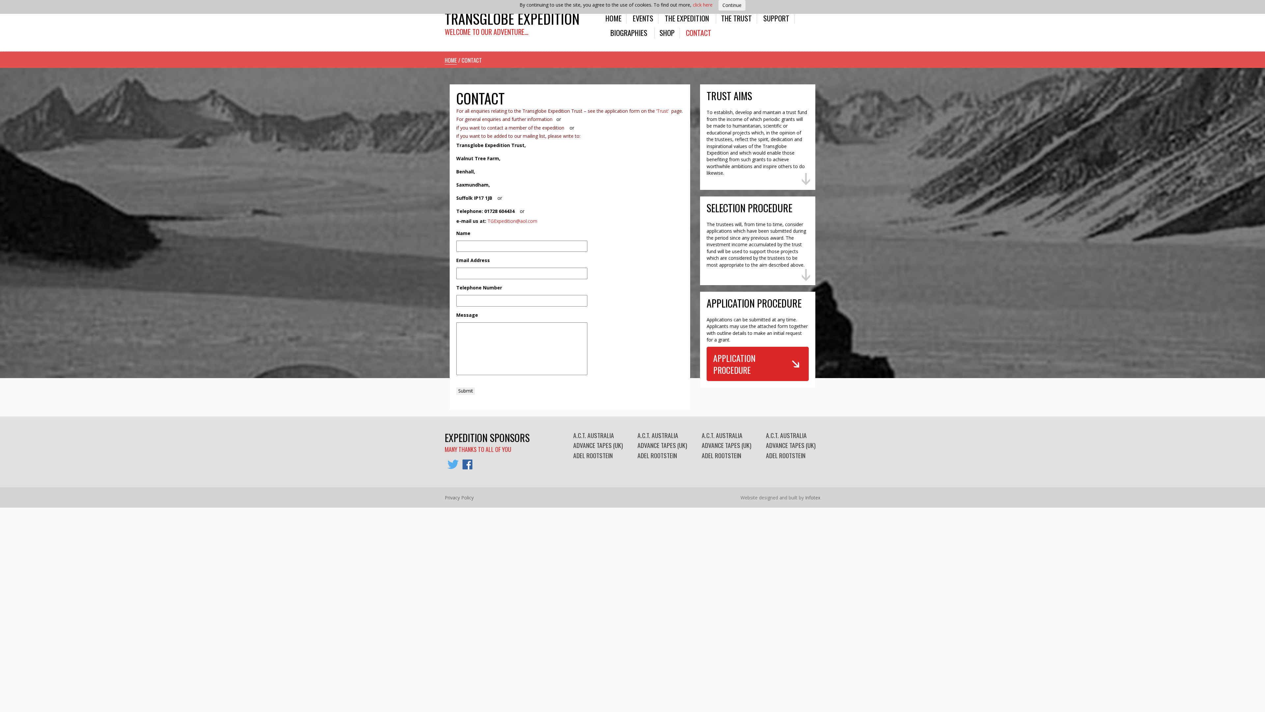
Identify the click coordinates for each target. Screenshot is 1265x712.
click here (703, 5)
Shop (667, 32)
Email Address (473, 260)
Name (463, 233)
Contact (698, 32)
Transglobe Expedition (512, 18)
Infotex (812, 497)
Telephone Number (479, 288)
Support (776, 18)
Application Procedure (734, 364)
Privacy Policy (459, 497)
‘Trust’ (663, 111)
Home (613, 18)
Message (467, 315)
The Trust (736, 18)
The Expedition (687, 18)
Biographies (628, 32)
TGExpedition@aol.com (512, 221)
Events (643, 18)
